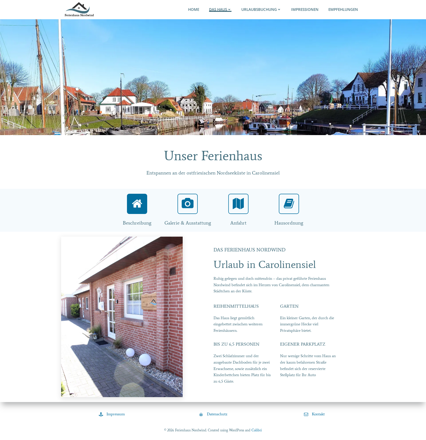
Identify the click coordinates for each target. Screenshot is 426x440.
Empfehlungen (343, 9)
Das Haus (218, 9)
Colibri (256, 430)
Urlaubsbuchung (259, 9)
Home (193, 9)
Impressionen (305, 9)
